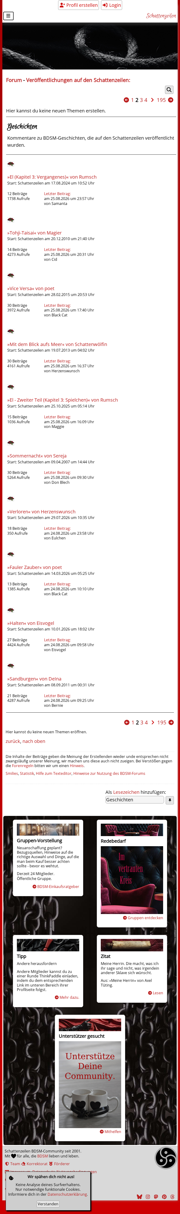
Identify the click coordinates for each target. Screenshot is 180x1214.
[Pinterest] (163, 1197)
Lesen (158, 992)
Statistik (27, 773)
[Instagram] (147, 1197)
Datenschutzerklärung (67, 1194)
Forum (14, 80)
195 (161, 100)
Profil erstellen (81, 5)
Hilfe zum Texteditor (53, 773)
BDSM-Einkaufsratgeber (58, 886)
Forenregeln (23, 765)
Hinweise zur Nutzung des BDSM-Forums (109, 773)
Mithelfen (113, 1131)
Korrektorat (37, 1163)
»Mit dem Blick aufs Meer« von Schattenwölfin (57, 344)
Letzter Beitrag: (57, 193)
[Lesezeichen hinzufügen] (170, 800)
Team (14, 1163)
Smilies (12, 773)
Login (114, 5)
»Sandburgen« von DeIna (34, 679)
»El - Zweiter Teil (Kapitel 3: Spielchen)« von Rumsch (62, 400)
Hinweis (77, 765)
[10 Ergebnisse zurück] (126, 100)
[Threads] (171, 1197)
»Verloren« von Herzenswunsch (41, 511)
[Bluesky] (138, 1197)
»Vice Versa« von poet (30, 288)
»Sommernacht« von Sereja (37, 456)
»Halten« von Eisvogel (30, 623)
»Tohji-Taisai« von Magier (34, 233)
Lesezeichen (126, 792)
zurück (13, 741)
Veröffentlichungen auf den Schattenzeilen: (78, 80)
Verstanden (48, 1203)
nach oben (33, 741)
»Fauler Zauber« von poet (34, 567)
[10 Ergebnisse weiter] (170, 100)
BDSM (42, 1156)
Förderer (61, 1163)
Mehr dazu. (69, 997)
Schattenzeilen (161, 16)
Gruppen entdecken (145, 917)
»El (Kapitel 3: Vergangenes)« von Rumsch (52, 177)
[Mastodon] (155, 1197)
